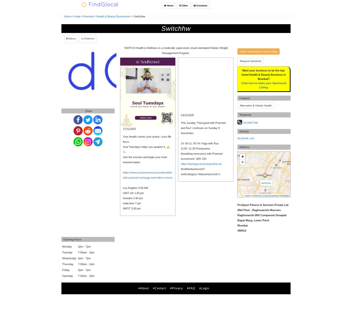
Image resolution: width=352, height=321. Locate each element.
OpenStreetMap (271, 195)
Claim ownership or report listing (258, 51)
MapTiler (258, 195)
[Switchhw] (265, 175)
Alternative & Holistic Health (256, 105)
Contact (160, 288)
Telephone (88, 38)
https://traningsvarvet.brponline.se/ (201, 163)
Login (205, 288)
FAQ (192, 288)
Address (71, 38)
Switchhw (266, 183)
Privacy (177, 288)
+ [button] (242, 156)
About (144, 288)
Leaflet (247, 195)
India (77, 16)
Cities (184, 5)
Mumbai (88, 16)
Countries (201, 5)
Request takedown (250, 61)
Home (169, 5)
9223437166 (250, 122)
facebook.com (245, 138)
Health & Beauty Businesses (113, 16)
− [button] (242, 162)
